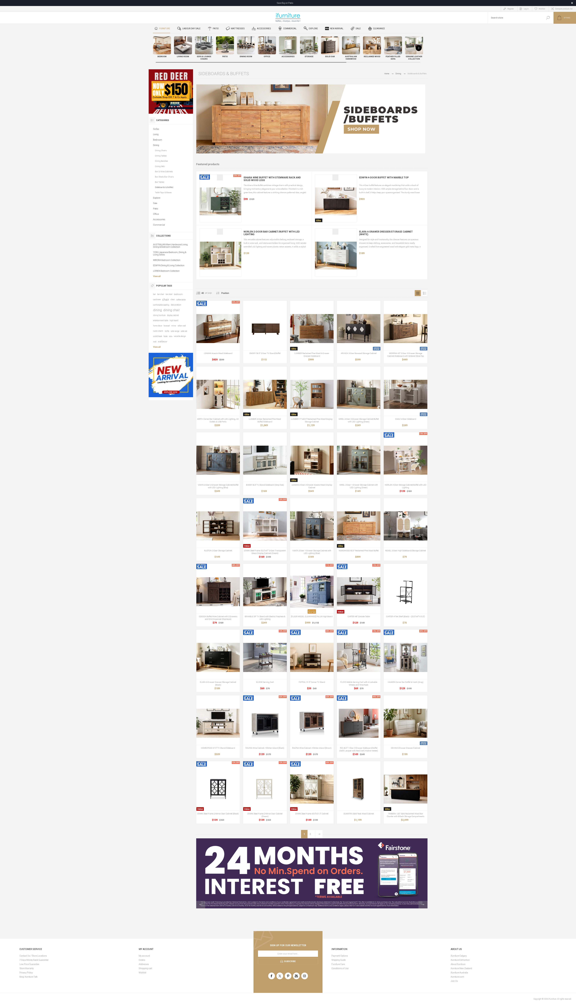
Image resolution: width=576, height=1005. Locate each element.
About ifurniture (458, 964)
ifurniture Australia (459, 972)
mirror (173, 326)
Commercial (159, 225)
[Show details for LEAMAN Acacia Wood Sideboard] (218, 328)
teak (166, 336)
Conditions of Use (340, 968)
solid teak (157, 336)
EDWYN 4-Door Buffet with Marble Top (384, 177)
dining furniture (159, 315)
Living (156, 134)
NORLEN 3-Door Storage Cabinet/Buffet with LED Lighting (405, 486)
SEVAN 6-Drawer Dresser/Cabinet (405, 748)
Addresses (144, 964)
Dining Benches (161, 161)
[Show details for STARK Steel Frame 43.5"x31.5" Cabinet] (312, 789)
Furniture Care (338, 964)
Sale (155, 203)
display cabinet (173, 315)
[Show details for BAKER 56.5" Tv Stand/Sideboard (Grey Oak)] (265, 460)
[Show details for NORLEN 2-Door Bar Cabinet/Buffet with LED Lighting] (220, 255)
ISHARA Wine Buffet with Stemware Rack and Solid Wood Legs (272, 179)
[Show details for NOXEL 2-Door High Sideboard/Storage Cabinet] (405, 526)
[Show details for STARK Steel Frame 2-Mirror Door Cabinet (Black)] (218, 789)
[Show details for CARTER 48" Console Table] (358, 591)
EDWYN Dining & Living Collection (168, 265)
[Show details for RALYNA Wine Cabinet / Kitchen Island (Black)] (265, 723)
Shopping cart (145, 968)
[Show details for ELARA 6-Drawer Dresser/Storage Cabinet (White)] (336, 255)
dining (157, 310)
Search (548, 18)
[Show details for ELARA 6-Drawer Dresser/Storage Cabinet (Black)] (218, 657)
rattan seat (182, 326)
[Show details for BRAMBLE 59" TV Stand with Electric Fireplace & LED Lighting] (265, 591)
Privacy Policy (26, 972)
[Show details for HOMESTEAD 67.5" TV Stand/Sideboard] (218, 723)
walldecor (162, 341)
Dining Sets (160, 166)
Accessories (159, 219)
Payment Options (340, 956)
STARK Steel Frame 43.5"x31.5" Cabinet (311, 814)
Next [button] (423, 904)
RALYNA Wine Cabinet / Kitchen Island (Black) (265, 748)
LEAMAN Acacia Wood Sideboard (218, 353)
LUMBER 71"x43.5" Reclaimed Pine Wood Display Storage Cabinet (312, 420)
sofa (167, 331)
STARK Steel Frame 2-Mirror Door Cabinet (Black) (218, 814)
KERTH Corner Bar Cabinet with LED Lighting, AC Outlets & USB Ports (218, 420)
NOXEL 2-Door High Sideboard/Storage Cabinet (405, 550)
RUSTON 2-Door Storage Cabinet (218, 550)
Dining (156, 145)
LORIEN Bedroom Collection (166, 271)
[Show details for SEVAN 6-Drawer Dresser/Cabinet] (405, 723)
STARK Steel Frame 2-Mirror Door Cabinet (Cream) (264, 815)
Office (156, 214)
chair (165, 299)
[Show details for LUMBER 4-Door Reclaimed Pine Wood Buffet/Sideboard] (265, 394)
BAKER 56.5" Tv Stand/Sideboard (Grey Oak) (265, 485)
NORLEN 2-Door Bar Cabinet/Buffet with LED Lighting (272, 233)
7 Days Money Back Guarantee (34, 960)
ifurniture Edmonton (460, 960)
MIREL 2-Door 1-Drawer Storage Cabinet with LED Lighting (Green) (358, 486)
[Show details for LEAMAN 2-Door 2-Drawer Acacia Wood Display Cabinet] (312, 460)
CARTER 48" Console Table (359, 616)
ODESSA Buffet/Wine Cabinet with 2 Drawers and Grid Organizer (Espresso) (218, 617)
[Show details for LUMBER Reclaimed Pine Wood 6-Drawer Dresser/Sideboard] (312, 328)
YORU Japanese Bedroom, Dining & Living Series (169, 253)
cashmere (157, 299)
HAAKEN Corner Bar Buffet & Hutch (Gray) (405, 682)
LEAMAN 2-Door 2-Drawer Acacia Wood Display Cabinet (311, 486)
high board (174, 321)
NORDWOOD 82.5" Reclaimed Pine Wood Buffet (359, 550)
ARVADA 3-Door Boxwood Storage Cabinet (358, 353)
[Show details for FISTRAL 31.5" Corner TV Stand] (312, 657)
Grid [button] (418, 293)
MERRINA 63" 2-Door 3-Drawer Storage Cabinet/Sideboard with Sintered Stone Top (405, 354)
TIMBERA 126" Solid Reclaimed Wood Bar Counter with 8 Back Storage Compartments (405, 815)
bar (154, 294)
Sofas (156, 129)
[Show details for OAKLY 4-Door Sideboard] (405, 394)
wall (154, 341)
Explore (156, 198)
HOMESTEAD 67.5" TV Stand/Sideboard (218, 748)
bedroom (178, 294)
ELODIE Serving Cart (265, 682)
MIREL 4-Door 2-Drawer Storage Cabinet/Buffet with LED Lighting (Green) (359, 420)
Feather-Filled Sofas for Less (285, 3)
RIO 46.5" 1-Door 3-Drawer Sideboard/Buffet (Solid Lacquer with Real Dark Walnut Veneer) (358, 749)
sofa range (175, 331)
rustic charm (158, 331)
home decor (157, 326)
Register (510, 9)
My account (144, 956)
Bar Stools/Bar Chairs (164, 177)
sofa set (184, 331)
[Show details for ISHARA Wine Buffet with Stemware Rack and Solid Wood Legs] (220, 201)
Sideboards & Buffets (164, 187)
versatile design (180, 336)
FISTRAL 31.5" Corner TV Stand (312, 682)
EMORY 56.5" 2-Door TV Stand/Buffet (264, 353)
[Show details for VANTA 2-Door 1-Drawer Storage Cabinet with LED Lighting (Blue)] (312, 526)
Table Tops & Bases (163, 192)
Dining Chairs (161, 150)
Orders (142, 960)
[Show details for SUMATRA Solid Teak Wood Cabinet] (358, 789)
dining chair (171, 310)
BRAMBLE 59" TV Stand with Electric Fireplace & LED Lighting (265, 617)
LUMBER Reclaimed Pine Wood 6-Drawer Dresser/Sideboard (311, 354)
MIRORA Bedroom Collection (166, 260)
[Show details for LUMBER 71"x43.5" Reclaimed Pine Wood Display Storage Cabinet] (312, 394)
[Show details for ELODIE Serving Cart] (265, 657)
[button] (419, 48)
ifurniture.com (457, 977)
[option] (312, 873)
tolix (170, 336)
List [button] (425, 293)
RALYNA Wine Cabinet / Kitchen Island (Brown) (312, 748)
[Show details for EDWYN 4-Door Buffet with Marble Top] (336, 201)
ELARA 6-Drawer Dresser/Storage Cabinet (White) (386, 233)
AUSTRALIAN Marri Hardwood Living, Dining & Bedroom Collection (170, 245)
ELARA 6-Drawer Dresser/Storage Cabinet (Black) (218, 683)
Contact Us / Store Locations (33, 956)
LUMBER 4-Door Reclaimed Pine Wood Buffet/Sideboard (265, 420)
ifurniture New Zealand (461, 968)
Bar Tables (159, 182)
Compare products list (564, 9)
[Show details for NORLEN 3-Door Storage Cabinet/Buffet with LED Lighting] (405, 460)
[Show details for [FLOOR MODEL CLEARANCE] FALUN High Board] (312, 591)
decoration (176, 305)
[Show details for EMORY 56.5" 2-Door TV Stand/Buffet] (265, 328)
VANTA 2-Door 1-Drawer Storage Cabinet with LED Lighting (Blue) (311, 551)
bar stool (169, 294)
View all (157, 276)
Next (318, 834)
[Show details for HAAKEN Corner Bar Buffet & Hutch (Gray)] (405, 657)
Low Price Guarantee (29, 964)
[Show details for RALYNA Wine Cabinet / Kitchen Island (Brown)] (312, 723)
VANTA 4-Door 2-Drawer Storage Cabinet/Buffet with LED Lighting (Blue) (218, 486)
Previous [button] (200, 904)
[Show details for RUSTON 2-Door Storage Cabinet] (218, 526)
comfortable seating (161, 305)
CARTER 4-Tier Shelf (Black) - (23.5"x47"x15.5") (405, 616)
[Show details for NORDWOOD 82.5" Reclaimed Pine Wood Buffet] (358, 526)
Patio (155, 208)
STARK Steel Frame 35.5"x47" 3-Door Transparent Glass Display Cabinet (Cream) (265, 551)
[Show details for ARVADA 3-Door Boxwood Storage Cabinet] (358, 328)
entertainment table (160, 321)
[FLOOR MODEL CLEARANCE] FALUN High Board (312, 616)
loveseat (167, 326)
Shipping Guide (339, 960)
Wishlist (142, 972)
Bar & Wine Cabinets (164, 171)
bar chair (160, 294)
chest (173, 299)
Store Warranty (27, 968)
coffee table (181, 299)
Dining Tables (161, 156)
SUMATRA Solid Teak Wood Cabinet (359, 814)
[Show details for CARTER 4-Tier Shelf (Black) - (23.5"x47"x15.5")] (405, 591)
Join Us (454, 981)
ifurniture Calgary (459, 956)
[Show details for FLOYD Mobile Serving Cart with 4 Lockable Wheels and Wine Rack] (358, 657)
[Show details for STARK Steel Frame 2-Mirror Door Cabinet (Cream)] (265, 789)
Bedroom (157, 140)
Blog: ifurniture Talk (29, 977)
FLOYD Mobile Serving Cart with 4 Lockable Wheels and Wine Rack (358, 683)
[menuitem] (76, 956)
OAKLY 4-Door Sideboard (405, 419)
